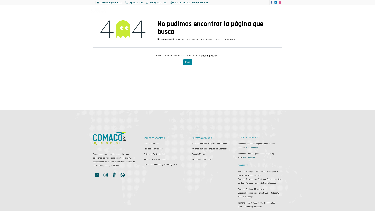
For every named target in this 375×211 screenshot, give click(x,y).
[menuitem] (150, 10)
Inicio (187, 62)
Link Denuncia (252, 147)
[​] (271, 2)
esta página (229, 39)
